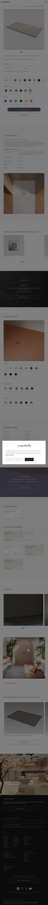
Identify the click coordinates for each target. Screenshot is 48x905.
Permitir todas (29, 459)
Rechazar (9, 459)
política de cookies (10, 455)
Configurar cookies (18, 459)
